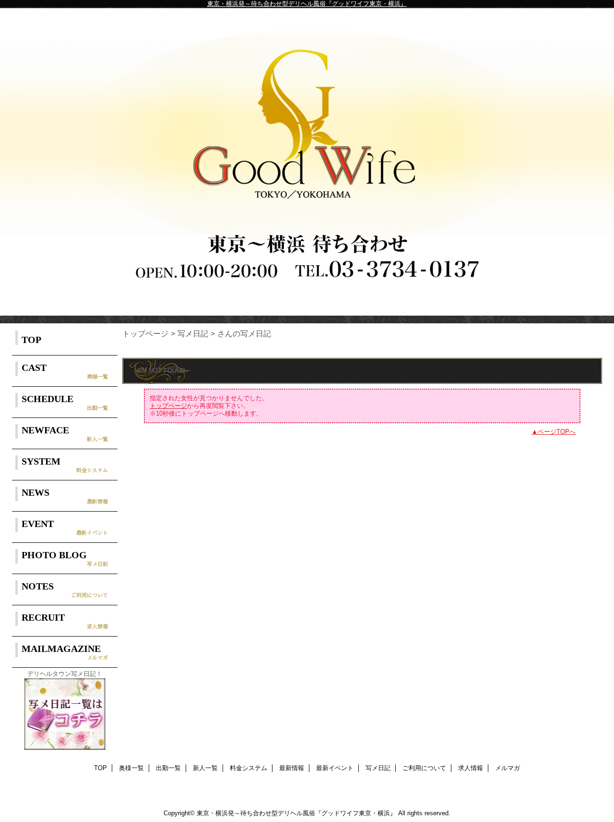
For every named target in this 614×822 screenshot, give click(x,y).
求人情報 (470, 768)
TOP (31, 339)
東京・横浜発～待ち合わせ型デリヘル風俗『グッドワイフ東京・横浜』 (307, 3)
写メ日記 (192, 333)
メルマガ (507, 768)
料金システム (248, 768)
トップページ (145, 333)
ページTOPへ (557, 431)
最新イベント (335, 768)
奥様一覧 (131, 768)
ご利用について (424, 768)
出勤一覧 (168, 768)
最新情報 (291, 768)
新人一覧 (205, 768)
